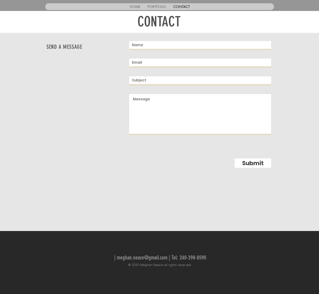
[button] (157, 6)
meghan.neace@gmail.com (142, 257)
